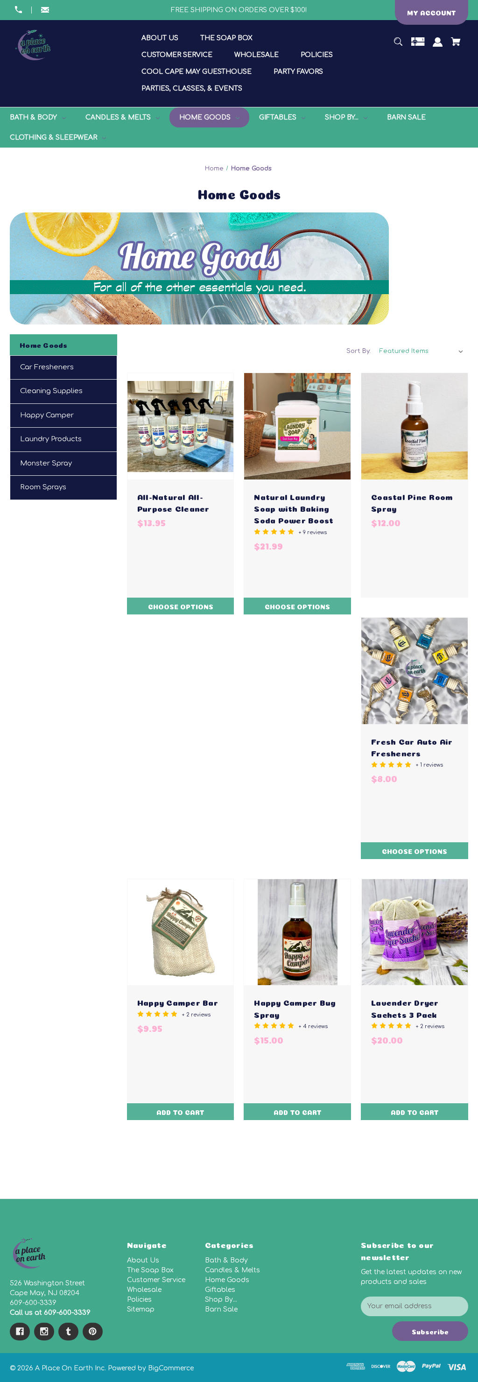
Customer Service (156, 1279)
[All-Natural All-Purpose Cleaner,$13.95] (180, 426)
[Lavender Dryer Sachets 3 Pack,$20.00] (414, 932)
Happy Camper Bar (177, 1002)
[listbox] (421, 351)
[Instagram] (44, 1331)
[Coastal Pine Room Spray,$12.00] (414, 426)
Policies (139, 1299)
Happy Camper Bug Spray (295, 1007)
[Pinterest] (93, 1331)
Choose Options (180, 606)
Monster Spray (46, 463)
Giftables (220, 1289)
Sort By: (358, 351)
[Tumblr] (68, 1331)
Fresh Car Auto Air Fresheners (412, 746)
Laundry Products (51, 439)
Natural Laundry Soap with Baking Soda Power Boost (293, 508)
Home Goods (227, 1279)
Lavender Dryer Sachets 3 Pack (405, 1007)
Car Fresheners (47, 367)
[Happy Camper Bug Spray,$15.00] (297, 932)
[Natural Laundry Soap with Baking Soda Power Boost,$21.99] (297, 426)
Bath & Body (226, 1260)
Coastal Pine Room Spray (412, 502)
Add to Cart (180, 1112)
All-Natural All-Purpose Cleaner (173, 502)
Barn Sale (221, 1309)
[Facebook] (20, 1331)
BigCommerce (171, 1368)
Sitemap (141, 1309)
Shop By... (221, 1299)
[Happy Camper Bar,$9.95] (180, 932)
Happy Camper (47, 415)
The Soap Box (150, 1270)
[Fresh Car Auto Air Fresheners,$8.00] (414, 671)
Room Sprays (43, 487)
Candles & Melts (232, 1270)
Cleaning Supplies (51, 391)
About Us (143, 1260)
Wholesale (144, 1289)
